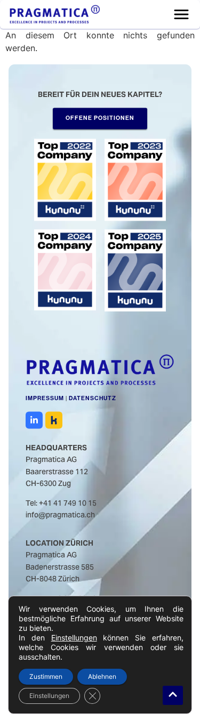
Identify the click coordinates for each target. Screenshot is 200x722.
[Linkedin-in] (34, 419)
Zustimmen (45, 676)
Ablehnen (102, 676)
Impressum (45, 398)
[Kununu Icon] (53, 419)
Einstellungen (74, 637)
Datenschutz (92, 398)
